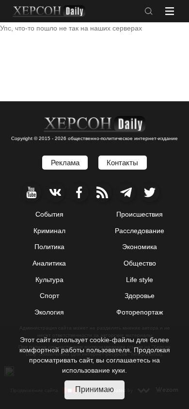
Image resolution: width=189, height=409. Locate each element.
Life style (139, 279)
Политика (49, 247)
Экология (49, 312)
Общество (140, 263)
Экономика (139, 247)
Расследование (139, 231)
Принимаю (94, 389)
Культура (49, 279)
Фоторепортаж (139, 312)
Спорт (49, 295)
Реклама (65, 162)
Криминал (49, 231)
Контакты (122, 162)
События (49, 214)
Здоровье (140, 295)
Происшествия (139, 214)
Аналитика (49, 263)
